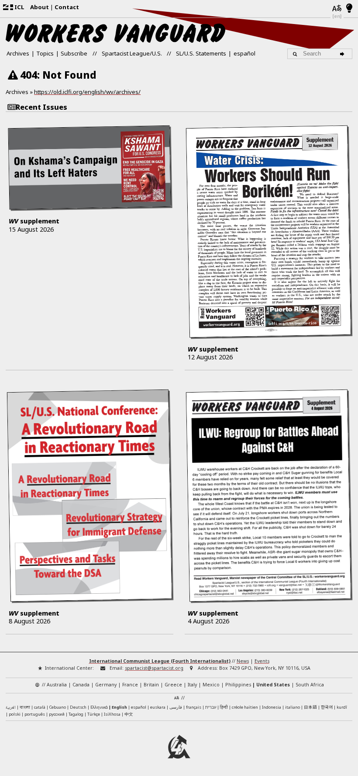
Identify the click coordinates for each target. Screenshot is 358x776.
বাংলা (25, 707)
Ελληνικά (99, 707)
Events (262, 661)
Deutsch (78, 707)
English (119, 707)
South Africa (310, 685)
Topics (45, 53)
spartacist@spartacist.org (154, 668)
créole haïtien (245, 707)
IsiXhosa (112, 714)
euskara (157, 707)
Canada (81, 685)
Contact (67, 7)
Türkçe (93, 714)
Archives (18, 53)
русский (57, 714)
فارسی (175, 707)
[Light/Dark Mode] (349, 8)
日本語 (310, 707)
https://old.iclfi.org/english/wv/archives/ (87, 92)
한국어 (327, 707)
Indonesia (271, 707)
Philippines (238, 685)
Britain (151, 685)
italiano (292, 707)
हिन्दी (224, 707)
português (34, 714)
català (39, 707)
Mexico (211, 685)
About (39, 7)
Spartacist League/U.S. (132, 53)
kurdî (342, 707)
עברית (210, 707)
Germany (106, 685)
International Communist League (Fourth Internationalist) (160, 661)
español (244, 53)
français (193, 707)
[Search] (343, 54)
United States (273, 685)
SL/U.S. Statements (201, 53)
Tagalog (76, 714)
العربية (11, 707)
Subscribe (74, 53)
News (243, 661)
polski (15, 714)
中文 (128, 714)
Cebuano (57, 707)
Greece (173, 685)
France (130, 685)
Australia (57, 685)
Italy (192, 685)
